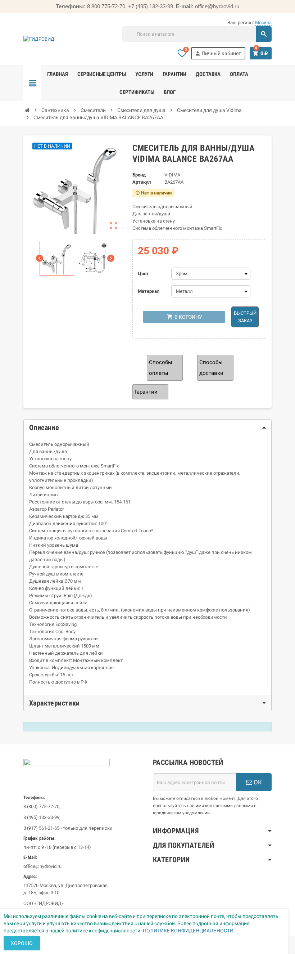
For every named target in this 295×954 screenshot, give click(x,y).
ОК (257, 782)
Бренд (139, 175)
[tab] (147, 427)
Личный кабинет (218, 53)
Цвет (143, 273)
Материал (148, 291)
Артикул (141, 182)
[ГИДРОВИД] (38, 39)
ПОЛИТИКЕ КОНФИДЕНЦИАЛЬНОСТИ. (189, 930)
